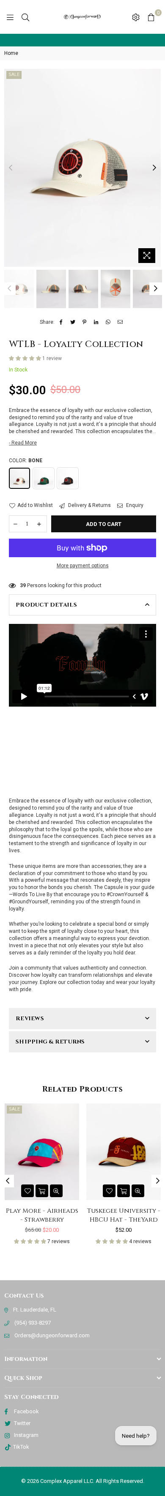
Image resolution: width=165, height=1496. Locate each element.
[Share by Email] (120, 322)
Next (154, 168)
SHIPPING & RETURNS (50, 1042)
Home (11, 53)
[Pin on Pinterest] (85, 322)
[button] (25, 358)
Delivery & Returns (89, 505)
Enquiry (134, 505)
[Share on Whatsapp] (108, 322)
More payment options (83, 566)
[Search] (25, 17)
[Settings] (135, 17)
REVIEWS (30, 1018)
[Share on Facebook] (61, 322)
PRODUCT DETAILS (46, 605)
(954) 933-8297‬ (32, 1323)
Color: (25, 460)
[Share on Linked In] (97, 322)
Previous (10, 168)
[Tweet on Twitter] (73, 322)
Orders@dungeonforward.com (52, 1335)
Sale (13, 74)
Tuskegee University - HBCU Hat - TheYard (72, 1215)
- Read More (23, 443)
